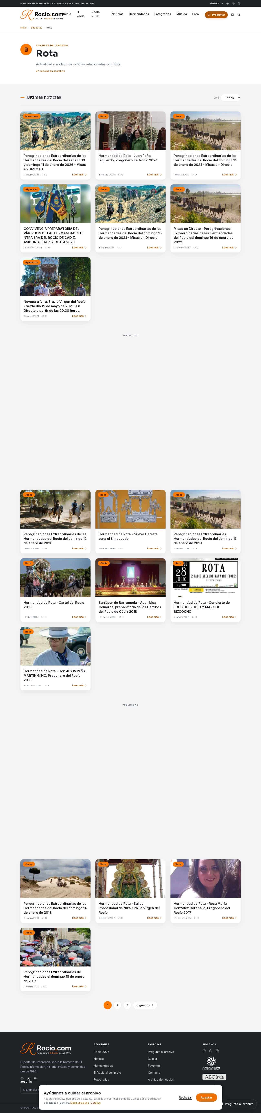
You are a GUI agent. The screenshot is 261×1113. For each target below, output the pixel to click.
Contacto (154, 1072)
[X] (233, 3)
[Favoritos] (232, 15)
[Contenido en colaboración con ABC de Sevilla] (214, 1077)
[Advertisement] (130, 407)
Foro (195, 14)
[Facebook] (227, 3)
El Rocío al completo (107, 1072)
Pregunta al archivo (161, 1051)
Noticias (118, 14)
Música (181, 14)
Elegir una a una (79, 1102)
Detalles (96, 1102)
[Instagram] (239, 3)
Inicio (67, 14)
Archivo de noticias (161, 1079)
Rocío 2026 (96, 14)
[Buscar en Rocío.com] (239, 15)
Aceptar (206, 1097)
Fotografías (162, 14)
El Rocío (80, 14)
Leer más (78, 174)
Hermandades (139, 14)
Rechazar (185, 1097)
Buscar (152, 1058)
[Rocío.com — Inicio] (41, 15)
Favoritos (154, 1065)
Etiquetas (36, 27)
